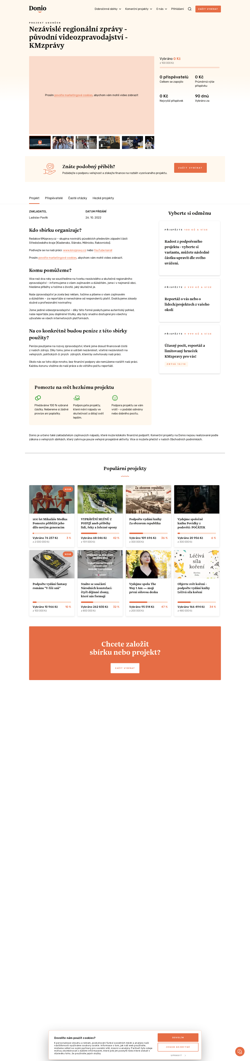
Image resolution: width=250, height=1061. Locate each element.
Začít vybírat (208, 9)
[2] (63, 142)
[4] (109, 142)
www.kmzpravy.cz (74, 250)
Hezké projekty (103, 198)
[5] (132, 142)
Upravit (176, 1055)
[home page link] (37, 9)
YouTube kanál (103, 250)
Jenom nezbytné (178, 1047)
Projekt (34, 198)
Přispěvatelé (54, 198)
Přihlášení (177, 9)
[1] (40, 142)
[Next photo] (150, 95)
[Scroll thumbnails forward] (150, 142)
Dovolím (178, 1037)
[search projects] (189, 9)
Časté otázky (77, 198)
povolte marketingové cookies (73, 95)
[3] (86, 142)
